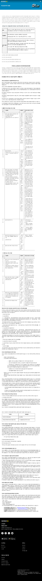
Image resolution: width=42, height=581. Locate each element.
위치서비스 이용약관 (4, 562)
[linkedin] (9, 533)
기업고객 (23, 547)
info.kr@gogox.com (8, 527)
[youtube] (12, 533)
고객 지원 (3, 557)
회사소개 (2, 545)
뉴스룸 (2, 548)
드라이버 (23, 548)
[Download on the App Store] (4, 539)
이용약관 (2, 559)
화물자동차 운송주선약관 (5, 564)
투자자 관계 (3, 547)
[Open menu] (40, 1)
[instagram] (6, 533)
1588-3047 (4, 526)
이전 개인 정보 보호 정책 (6, 57)
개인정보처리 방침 (4, 561)
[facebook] (2, 533)
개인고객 (23, 545)
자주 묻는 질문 (24, 550)
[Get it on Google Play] (12, 539)
